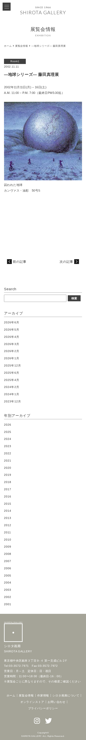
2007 (7, 561)
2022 (7, 453)
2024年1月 (11, 394)
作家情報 (43, 695)
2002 (7, 597)
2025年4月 (11, 380)
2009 (7, 546)
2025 (7, 431)
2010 (7, 539)
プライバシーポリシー (43, 708)
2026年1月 (11, 358)
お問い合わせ (56, 701)
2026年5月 (11, 329)
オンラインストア (32, 701)
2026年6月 (11, 322)
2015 (7, 503)
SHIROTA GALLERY (43, 12)
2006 (7, 568)
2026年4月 (11, 336)
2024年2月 (11, 387)
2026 (7, 424)
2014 (7, 510)
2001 (7, 604)
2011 (7, 532)
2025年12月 (12, 365)
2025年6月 (11, 372)
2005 (7, 575)
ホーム (8, 46)
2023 (7, 446)
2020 (7, 467)
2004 (7, 582)
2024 (7, 439)
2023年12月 (12, 401)
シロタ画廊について (65, 695)
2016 (7, 496)
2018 (7, 482)
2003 (7, 589)
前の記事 (19, 261)
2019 (7, 474)
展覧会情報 (21, 46)
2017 (7, 489)
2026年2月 (11, 351)
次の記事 (66, 261)
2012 (7, 525)
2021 (7, 460)
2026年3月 (11, 344)
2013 (7, 518)
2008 (7, 553)
